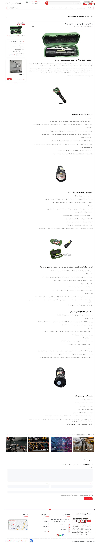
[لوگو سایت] (89, 3)
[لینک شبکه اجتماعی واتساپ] (13, 8)
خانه (92, 16)
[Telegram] (63, 535)
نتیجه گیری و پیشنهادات (20, 53)
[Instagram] (58, 535)
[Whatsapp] (60, 535)
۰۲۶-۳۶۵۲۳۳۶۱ (64, 527)
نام (92, 484)
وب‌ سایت (91, 489)
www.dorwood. (75, 532)
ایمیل (48, 484)
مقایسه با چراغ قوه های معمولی (18, 51)
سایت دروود (74, 76)
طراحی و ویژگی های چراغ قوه (19, 43)
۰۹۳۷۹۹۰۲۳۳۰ (64, 529)
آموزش (87, 16)
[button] (35, 26)
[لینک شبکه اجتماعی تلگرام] (10, 8)
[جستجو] (46, 3)
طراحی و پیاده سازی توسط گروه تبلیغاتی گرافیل (16, 55)
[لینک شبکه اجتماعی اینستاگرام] (17, 8)
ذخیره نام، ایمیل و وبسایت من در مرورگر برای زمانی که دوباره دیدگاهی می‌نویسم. (75, 495)
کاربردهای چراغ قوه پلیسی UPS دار (18, 46)
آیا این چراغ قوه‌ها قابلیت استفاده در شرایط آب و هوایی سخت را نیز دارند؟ (16, 48)
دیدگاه (91, 467)
